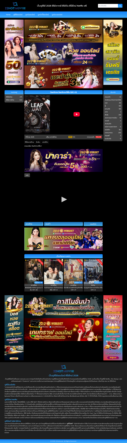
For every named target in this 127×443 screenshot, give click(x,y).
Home (8, 14)
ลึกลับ (38, 142)
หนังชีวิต (45, 142)
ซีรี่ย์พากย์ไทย (29, 142)
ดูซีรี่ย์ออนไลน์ (17, 14)
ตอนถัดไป (93, 224)
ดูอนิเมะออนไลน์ (57, 14)
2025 (32, 137)
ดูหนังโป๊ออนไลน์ (43, 14)
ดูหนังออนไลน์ (30, 14)
